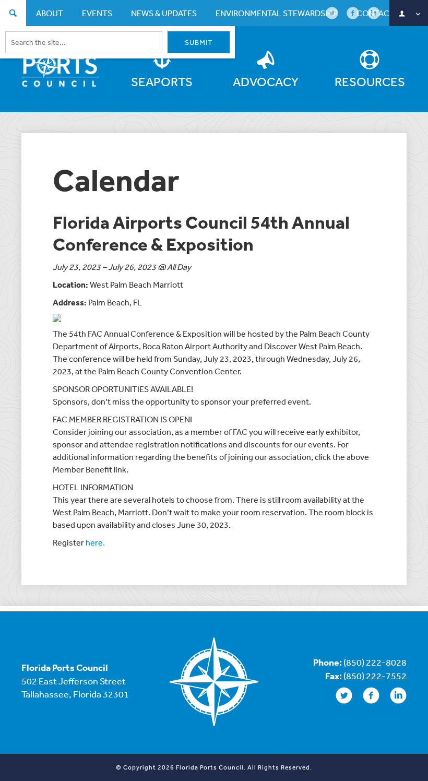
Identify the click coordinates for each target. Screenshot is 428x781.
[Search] (13, 14)
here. (95, 542)
